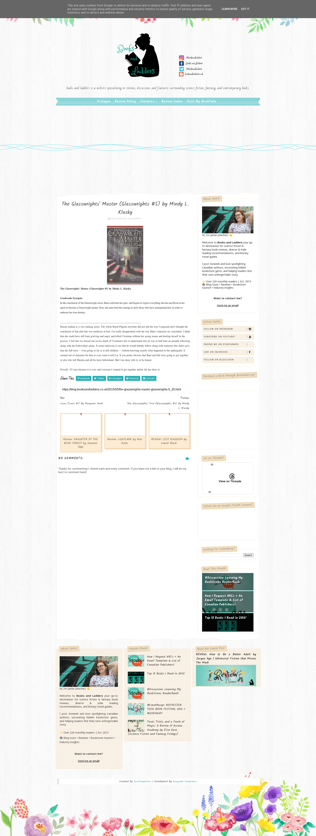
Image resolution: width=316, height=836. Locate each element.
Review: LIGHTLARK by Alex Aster (124, 441)
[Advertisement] (158, 135)
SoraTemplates (142, 781)
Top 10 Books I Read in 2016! (226, 617)
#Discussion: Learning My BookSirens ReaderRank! (224, 580)
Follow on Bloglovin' (219, 359)
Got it (245, 9)
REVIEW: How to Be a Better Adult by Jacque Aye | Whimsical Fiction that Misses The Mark (226, 658)
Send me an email (227, 305)
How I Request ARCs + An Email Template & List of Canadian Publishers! (224, 600)
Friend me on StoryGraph (221, 344)
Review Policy (125, 101)
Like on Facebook (216, 352)
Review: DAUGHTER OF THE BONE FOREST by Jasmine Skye (80, 443)
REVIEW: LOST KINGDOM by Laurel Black (169, 441)
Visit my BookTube (202, 101)
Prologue (103, 101)
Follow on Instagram (218, 329)
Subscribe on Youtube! (219, 336)
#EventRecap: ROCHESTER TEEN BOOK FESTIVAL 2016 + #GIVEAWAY (166, 709)
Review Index (172, 101)
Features (147, 101)
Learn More (229, 9)
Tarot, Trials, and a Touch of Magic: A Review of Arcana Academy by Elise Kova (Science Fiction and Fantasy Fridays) (156, 727)
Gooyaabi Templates (185, 781)
